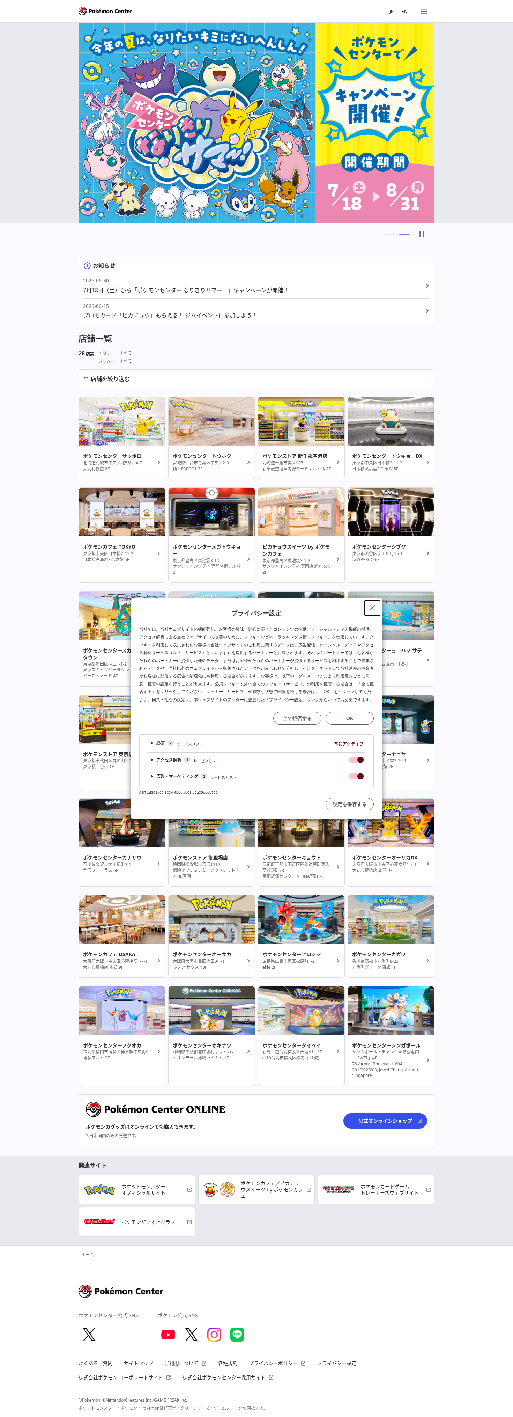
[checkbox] (356, 760)
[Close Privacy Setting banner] (372, 608)
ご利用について (181, 1363)
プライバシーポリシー (273, 1363)
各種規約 (228, 1363)
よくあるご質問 (96, 1363)
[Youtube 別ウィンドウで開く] (168, 1334)
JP (391, 11)
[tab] (391, 234)
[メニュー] (424, 11)
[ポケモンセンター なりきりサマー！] (256, 123)
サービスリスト (190, 744)
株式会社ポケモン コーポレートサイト (121, 1377)
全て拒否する (297, 718)
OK (350, 718)
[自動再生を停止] (422, 234)
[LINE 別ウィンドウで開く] (237, 1334)
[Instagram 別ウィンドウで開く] (214, 1334)
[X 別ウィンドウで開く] (89, 1334)
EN (404, 11)
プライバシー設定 (336, 1363)
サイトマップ (138, 1363)
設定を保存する (350, 804)
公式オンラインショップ (385, 1120)
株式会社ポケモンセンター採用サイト (224, 1377)
